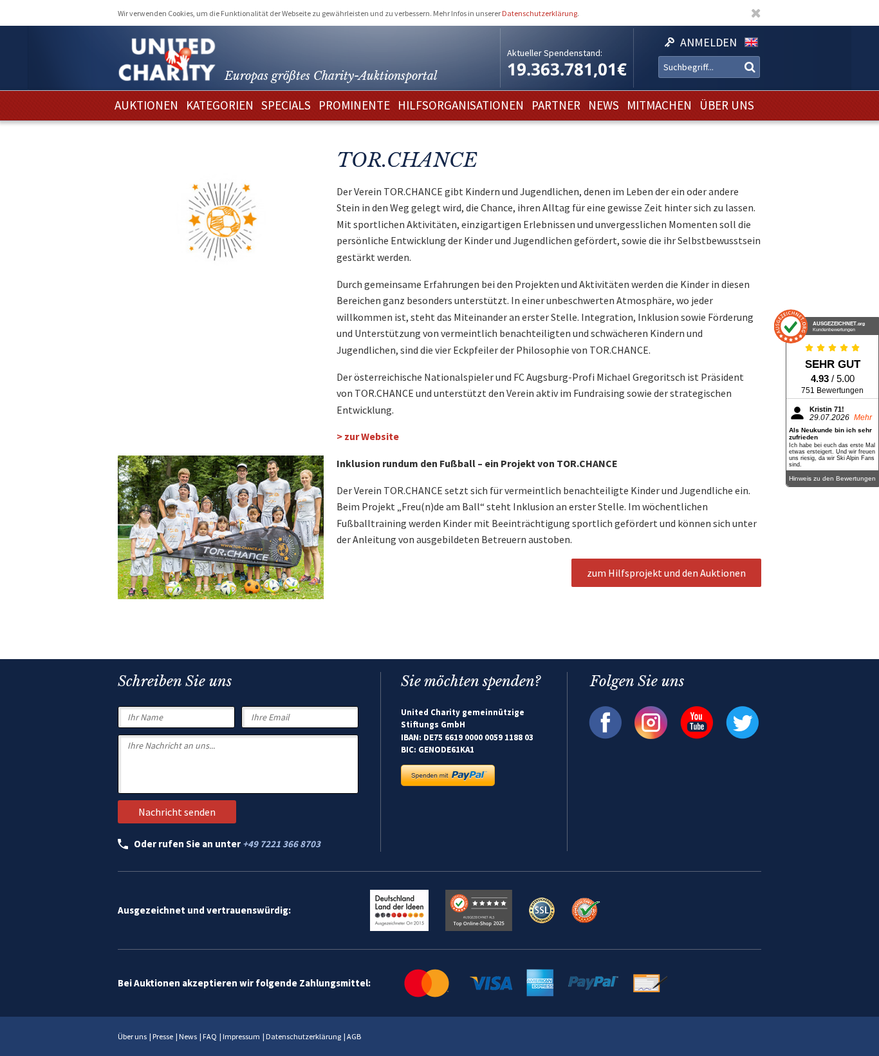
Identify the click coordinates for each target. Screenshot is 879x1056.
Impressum (241, 1036)
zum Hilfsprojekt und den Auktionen (666, 572)
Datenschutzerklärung (539, 13)
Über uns (132, 1036)
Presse (163, 1036)
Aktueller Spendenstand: (554, 52)
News (188, 1036)
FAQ (210, 1036)
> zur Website (368, 436)
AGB (354, 1036)
